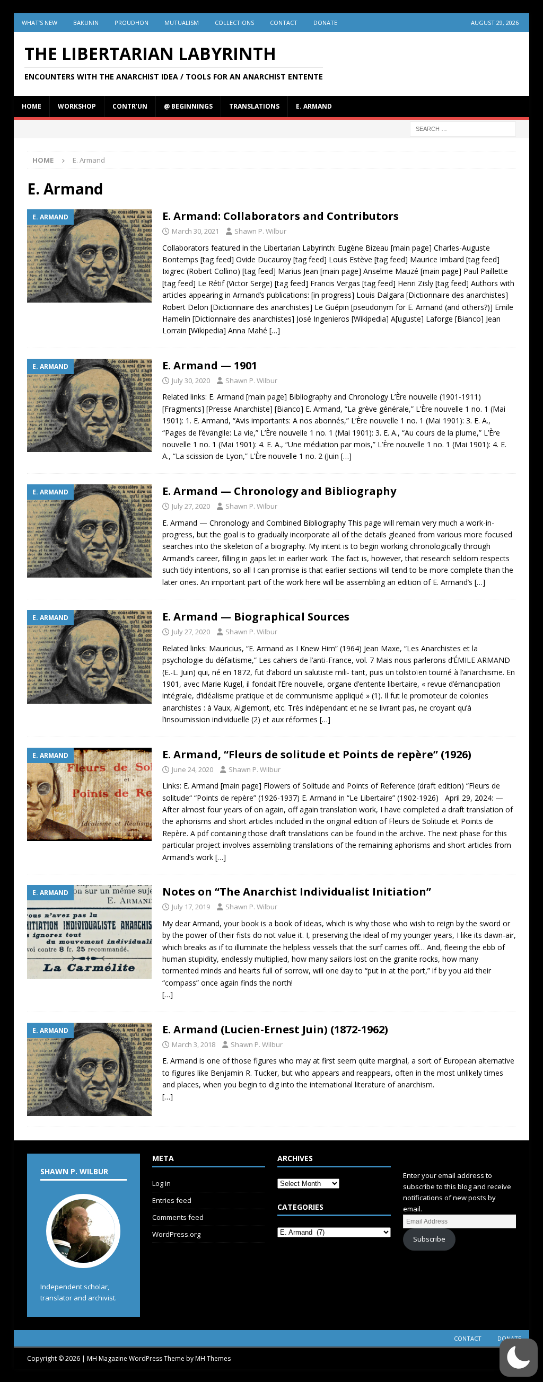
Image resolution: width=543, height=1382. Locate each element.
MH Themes (213, 1358)
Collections (234, 22)
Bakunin (86, 22)
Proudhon (131, 22)
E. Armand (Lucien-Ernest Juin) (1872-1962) (275, 1029)
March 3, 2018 (193, 1044)
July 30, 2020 (191, 380)
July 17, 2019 (191, 906)
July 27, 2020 (191, 506)
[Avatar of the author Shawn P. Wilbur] (83, 1257)
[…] (274, 330)
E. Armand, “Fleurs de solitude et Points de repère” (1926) (316, 754)
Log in (161, 1183)
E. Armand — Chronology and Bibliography (279, 491)
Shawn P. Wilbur (260, 231)
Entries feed (171, 1200)
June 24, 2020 (192, 769)
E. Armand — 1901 (209, 365)
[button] (519, 1358)
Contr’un (129, 106)
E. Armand (314, 106)
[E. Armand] (89, 256)
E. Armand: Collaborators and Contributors (280, 216)
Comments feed (178, 1217)
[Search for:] (463, 128)
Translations (254, 106)
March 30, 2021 (195, 231)
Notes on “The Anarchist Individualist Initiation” (296, 891)
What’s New (39, 22)
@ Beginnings (188, 106)
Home (31, 106)
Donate (325, 22)
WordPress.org (176, 1234)
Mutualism (181, 22)
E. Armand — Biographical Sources (255, 616)
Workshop (77, 106)
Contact (283, 22)
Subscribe (429, 1239)
